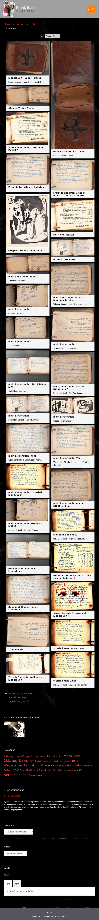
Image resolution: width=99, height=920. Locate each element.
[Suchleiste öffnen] (89, 9)
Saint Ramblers (60, 770)
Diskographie (13, 760)
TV (80, 770)
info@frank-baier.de (50, 916)
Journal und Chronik (37, 765)
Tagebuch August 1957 (19, 701)
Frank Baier (26, 8)
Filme (25, 760)
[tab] (8, 883)
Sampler (70, 770)
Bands (19, 756)
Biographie (28, 756)
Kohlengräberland (63, 765)
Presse (15, 770)
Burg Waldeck (41, 756)
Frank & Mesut (35, 761)
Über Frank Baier (38, 776)
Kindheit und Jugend (18, 697)
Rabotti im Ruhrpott (29, 770)
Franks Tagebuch (64, 761)
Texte (30, 693)
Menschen (87, 766)
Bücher (50, 756)
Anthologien (10, 756)
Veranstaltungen (17, 775)
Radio (42, 770)
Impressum (49, 912)
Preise (7, 770)
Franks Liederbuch (18, 693)
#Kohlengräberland (13, 796)
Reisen (48, 770)
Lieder (77, 765)
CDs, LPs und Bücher (67, 756)
